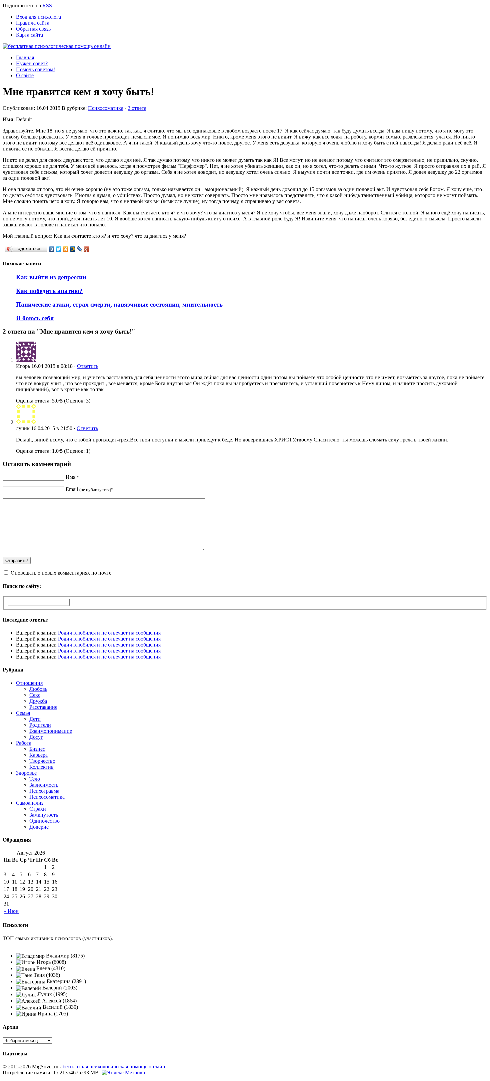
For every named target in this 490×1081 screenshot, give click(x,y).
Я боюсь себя (35, 318)
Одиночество (44, 821)
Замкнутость (43, 815)
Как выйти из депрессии (51, 277)
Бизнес (37, 749)
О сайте (25, 75)
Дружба (38, 701)
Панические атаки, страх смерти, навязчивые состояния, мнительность (119, 304)
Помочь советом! (35, 69)
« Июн (11, 911)
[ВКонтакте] (51, 249)
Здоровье (26, 773)
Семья (23, 713)
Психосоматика (105, 108)
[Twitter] (58, 249)
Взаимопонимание (50, 731)
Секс (34, 695)
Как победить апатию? (49, 290)
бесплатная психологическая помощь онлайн (114, 1066)
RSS (47, 5)
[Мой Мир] (72, 249)
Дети (35, 719)
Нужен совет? (32, 63)
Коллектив (41, 767)
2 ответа (137, 108)
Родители (40, 725)
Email (89, 489)
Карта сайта (29, 35)
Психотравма (44, 791)
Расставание (43, 707)
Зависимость (43, 785)
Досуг (36, 737)
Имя (72, 477)
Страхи (37, 809)
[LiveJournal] (79, 249)
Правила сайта (32, 23)
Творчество (42, 761)
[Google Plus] (86, 249)
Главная (25, 57)
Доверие (39, 827)
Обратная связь (33, 29)
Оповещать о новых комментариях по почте (61, 573)
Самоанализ (29, 803)
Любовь (38, 689)
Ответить (87, 366)
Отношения (29, 683)
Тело (34, 779)
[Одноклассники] (65, 249)
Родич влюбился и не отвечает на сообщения (109, 633)
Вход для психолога (38, 17)
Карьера (38, 755)
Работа (23, 743)
